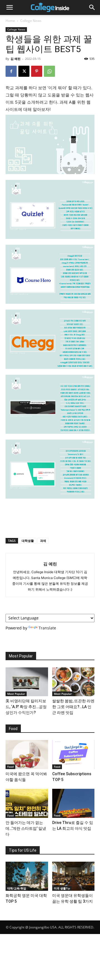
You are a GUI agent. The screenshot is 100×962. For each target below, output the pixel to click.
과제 (43, 541)
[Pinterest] (36, 71)
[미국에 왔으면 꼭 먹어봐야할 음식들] (27, 754)
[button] (9, 7)
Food (10, 767)
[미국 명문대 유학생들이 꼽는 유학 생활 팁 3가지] (73, 876)
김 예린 (16, 59)
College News (30, 20)
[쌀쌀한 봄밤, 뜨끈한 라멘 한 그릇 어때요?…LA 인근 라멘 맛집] (73, 681)
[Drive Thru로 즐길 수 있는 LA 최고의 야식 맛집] (73, 803)
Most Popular (16, 694)
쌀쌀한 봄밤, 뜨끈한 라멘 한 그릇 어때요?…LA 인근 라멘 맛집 (73, 707)
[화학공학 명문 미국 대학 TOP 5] (27, 876)
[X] (23, 71)
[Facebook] (11, 71)
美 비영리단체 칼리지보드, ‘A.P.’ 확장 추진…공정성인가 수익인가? (26, 707)
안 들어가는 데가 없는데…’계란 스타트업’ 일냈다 (26, 828)
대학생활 (28, 541)
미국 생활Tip (62, 888)
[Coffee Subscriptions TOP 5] (73, 754)
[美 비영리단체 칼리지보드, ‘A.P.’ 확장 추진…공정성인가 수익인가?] (27, 681)
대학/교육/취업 (16, 888)
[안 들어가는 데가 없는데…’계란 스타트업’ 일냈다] (27, 803)
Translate (47, 628)
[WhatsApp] (49, 71)
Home (10, 20)
